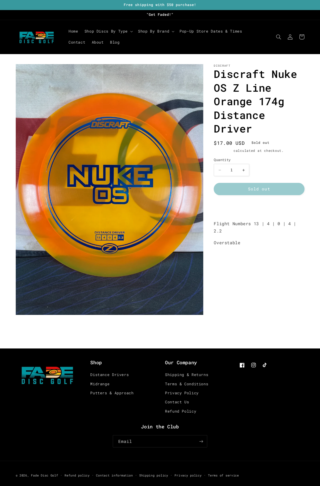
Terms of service (223, 475)
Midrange (100, 384)
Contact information (114, 475)
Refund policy (77, 475)
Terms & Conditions (186, 384)
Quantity (222, 160)
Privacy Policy (182, 393)
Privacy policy (188, 475)
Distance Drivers (109, 374)
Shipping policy (153, 475)
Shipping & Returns (186, 374)
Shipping (222, 151)
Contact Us (177, 402)
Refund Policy (180, 411)
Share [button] (226, 207)
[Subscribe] (201, 441)
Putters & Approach (112, 393)
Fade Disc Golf (44, 475)
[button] (108, 31)
